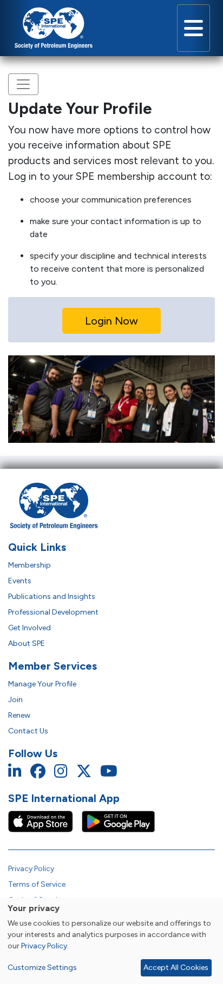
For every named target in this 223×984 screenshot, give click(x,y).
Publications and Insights (51, 596)
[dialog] (111, 941)
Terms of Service (36, 884)
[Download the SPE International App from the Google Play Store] (118, 820)
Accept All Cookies (175, 967)
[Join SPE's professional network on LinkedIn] (15, 771)
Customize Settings (42, 967)
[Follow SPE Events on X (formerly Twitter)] (83, 771)
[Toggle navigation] (193, 28)
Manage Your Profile (42, 684)
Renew (19, 715)
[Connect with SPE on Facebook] (37, 771)
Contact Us (28, 731)
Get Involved (29, 627)
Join (15, 699)
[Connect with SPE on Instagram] (61, 771)
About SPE (26, 643)
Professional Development (53, 612)
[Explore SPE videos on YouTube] (108, 771)
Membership (29, 565)
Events (19, 580)
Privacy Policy (31, 868)
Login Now (111, 320)
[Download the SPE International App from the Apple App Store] (45, 820)
